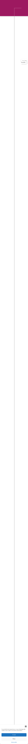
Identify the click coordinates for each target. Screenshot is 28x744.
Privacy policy (14, 742)
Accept (14, 734)
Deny (14, 739)
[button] (26, 726)
